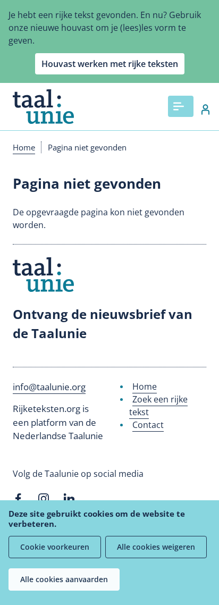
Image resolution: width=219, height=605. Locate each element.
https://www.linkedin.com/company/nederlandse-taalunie (69, 498)
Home (24, 147)
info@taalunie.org (49, 387)
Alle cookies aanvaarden (64, 579)
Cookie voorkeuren (54, 547)
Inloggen (199, 109)
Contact (148, 425)
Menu (180, 106)
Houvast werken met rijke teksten (109, 64)
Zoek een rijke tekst (158, 405)
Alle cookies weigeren (156, 547)
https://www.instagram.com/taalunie (43, 498)
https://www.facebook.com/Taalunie (18, 498)
